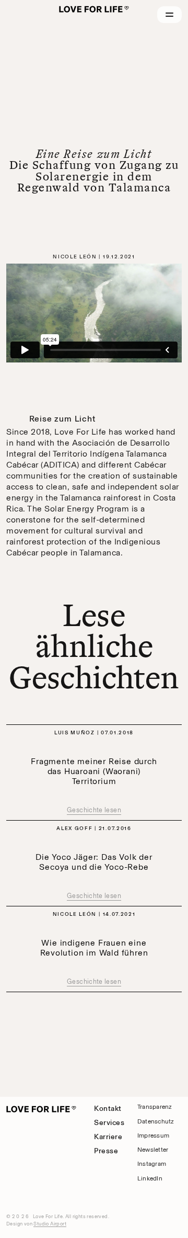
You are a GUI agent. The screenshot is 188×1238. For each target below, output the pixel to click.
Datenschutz (155, 1121)
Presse (106, 1150)
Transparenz (154, 1106)
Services (109, 1122)
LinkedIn (149, 1178)
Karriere (108, 1136)
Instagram (151, 1163)
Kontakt (108, 1108)
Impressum (153, 1135)
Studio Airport (49, 1223)
